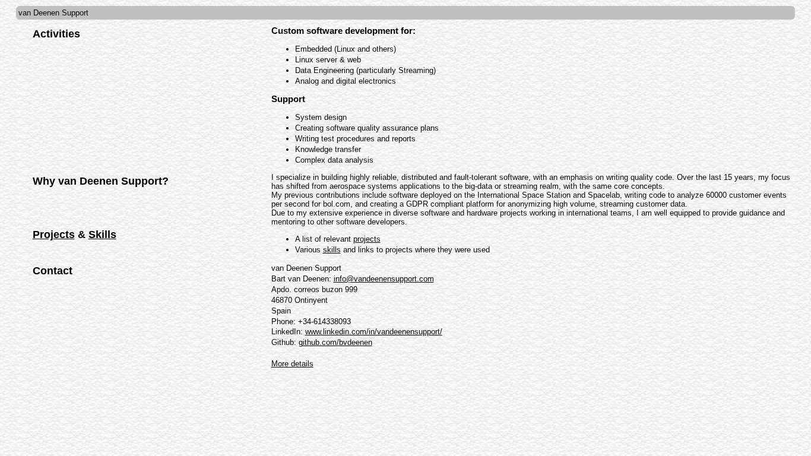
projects (367, 239)
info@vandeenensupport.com (384, 278)
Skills (102, 234)
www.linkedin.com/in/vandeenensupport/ (373, 331)
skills (332, 249)
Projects (54, 234)
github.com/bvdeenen (335, 342)
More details (292, 363)
